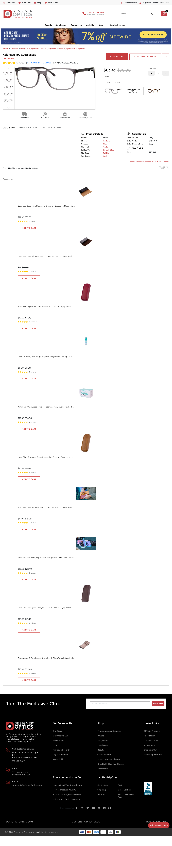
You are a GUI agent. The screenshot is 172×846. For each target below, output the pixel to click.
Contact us (102, 785)
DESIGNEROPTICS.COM (19, 822)
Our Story (57, 731)
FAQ (120, 785)
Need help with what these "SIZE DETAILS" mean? (149, 161)
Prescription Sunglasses (108, 759)
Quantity (152, 68)
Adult (105, 156)
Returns (101, 794)
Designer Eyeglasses (29, 49)
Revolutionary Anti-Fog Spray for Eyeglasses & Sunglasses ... (46, 356)
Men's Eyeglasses (48, 49)
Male (105, 144)
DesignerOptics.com (25, 832)
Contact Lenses (117, 25)
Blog (55, 745)
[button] (9, 62)
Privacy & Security (61, 750)
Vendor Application (153, 754)
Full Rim (106, 153)
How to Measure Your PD (64, 790)
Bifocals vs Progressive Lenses (67, 794)
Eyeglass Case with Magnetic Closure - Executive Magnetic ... (46, 206)
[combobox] (137, 13)
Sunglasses (102, 740)
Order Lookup (124, 790)
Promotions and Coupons (109, 731)
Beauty (102, 25)
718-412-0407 (96, 13)
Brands (100, 736)
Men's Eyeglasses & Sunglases (71, 49)
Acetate (106, 147)
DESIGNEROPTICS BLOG (86, 822)
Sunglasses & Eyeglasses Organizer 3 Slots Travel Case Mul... (46, 658)
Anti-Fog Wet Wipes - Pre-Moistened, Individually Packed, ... (46, 407)
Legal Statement (60, 754)
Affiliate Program (152, 731)
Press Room (58, 740)
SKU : (55, 63)
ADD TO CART (29, 228)
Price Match (149, 736)
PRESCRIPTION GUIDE (52, 128)
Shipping (101, 790)
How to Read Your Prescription (67, 785)
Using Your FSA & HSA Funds (66, 799)
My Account (149, 745)
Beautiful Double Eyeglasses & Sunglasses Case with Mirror (46, 558)
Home (5, 49)
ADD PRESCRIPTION (145, 56)
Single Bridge (108, 150)
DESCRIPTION (9, 128)
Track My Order (151, 740)
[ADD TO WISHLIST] (165, 57)
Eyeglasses (102, 745)
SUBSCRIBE (158, 704)
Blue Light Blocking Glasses (110, 764)
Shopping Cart (150, 750)
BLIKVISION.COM (156, 822)
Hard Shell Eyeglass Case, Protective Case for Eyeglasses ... (45, 306)
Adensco (14, 49)
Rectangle (107, 141)
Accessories (102, 769)
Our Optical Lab (60, 736)
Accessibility (58, 759)
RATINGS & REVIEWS (28, 128)
